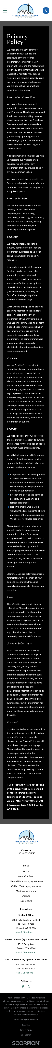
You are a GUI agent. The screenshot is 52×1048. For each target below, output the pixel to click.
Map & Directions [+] (26, 932)
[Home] (25, 10)
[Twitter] (29, 986)
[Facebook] (22, 986)
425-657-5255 (26, 853)
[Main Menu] (5, 10)
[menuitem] (26, 1025)
